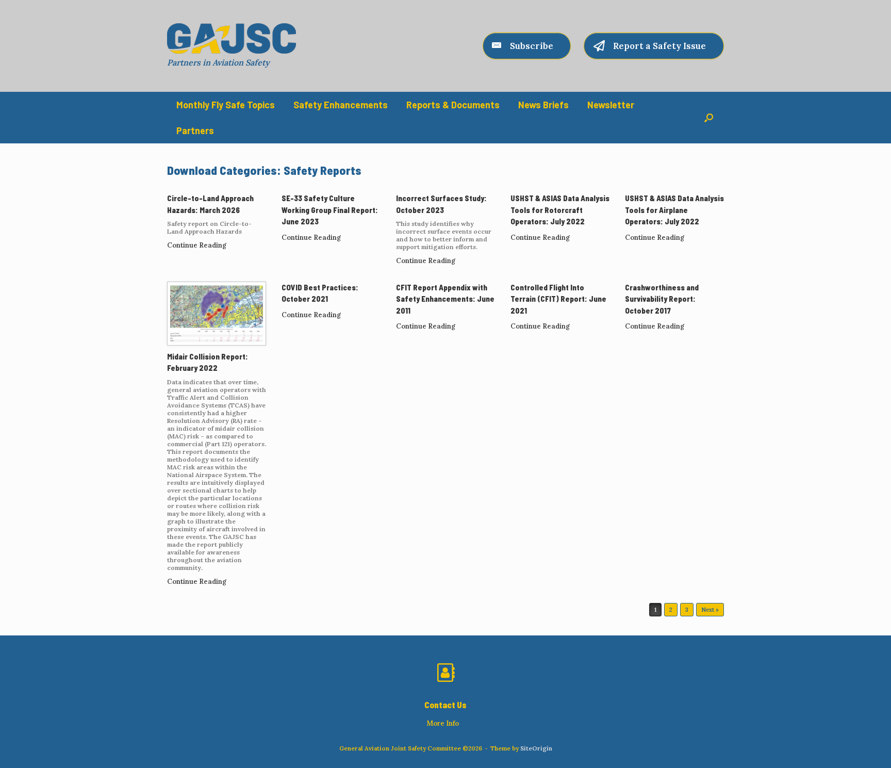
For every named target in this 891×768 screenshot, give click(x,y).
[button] (709, 117)
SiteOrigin (536, 748)
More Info (443, 723)
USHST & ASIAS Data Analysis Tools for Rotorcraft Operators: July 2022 (559, 209)
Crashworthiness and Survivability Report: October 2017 (662, 299)
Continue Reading (197, 245)
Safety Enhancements (340, 104)
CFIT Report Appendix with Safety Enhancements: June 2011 (445, 299)
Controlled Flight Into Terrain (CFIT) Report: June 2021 (558, 299)
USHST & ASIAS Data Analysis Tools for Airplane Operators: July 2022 (674, 209)
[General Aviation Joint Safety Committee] (231, 38)
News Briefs (543, 104)
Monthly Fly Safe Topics (225, 104)
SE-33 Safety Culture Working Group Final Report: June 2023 (330, 209)
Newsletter (610, 104)
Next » (710, 609)
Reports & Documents (453, 104)
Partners (195, 130)
